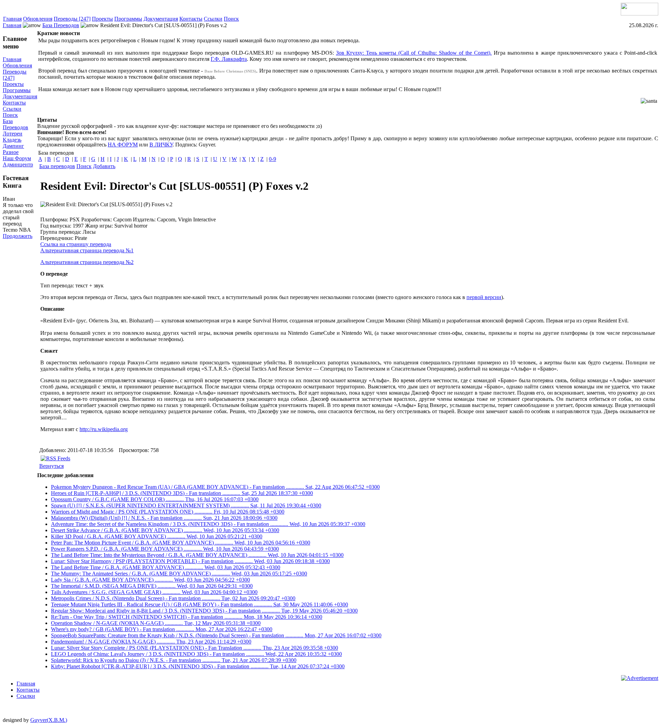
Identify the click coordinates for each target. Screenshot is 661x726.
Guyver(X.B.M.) (48, 720)
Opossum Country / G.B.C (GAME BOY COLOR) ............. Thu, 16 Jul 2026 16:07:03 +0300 (155, 499)
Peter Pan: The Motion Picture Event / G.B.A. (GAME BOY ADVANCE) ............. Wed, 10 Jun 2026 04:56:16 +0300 (180, 543)
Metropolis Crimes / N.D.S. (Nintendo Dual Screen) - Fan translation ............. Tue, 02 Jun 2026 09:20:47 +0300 (173, 598)
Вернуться (51, 466)
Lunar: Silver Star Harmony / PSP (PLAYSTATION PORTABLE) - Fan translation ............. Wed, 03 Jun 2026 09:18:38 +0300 (190, 561)
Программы (128, 19)
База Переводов (60, 25)
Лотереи (12, 133)
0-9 (272, 159)
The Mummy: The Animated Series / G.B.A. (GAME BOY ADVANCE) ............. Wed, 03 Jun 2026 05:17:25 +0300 (179, 573)
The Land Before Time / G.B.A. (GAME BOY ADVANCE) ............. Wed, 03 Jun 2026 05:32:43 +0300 (165, 567)
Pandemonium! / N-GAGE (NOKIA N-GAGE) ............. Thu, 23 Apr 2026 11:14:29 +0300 (151, 642)
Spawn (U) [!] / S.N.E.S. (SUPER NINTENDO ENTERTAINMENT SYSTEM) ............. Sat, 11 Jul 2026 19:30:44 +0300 (186, 505)
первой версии (483, 297)
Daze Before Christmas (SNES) (230, 71)
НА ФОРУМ (123, 144)
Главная (12, 19)
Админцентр (18, 164)
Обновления (37, 19)
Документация (161, 19)
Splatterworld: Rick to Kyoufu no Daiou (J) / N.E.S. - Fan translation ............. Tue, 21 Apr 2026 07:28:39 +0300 (173, 660)
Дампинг (13, 146)
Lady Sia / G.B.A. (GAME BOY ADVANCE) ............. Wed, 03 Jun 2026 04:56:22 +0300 (150, 580)
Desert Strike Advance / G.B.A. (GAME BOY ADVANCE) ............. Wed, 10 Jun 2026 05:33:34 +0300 (165, 530)
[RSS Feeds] (55, 458)
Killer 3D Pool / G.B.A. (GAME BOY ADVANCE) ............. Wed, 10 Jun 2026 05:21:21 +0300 (156, 536)
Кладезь (12, 140)
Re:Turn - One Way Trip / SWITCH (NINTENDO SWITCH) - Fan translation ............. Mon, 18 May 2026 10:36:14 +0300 (186, 617)
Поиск (231, 19)
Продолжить (17, 236)
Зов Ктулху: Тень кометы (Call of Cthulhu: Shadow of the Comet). (414, 53)
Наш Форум (17, 158)
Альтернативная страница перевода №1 (87, 250)
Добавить (104, 166)
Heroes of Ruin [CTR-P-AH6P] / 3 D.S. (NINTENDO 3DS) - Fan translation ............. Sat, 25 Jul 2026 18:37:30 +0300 (182, 493)
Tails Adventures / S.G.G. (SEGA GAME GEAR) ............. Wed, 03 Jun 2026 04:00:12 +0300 (154, 592)
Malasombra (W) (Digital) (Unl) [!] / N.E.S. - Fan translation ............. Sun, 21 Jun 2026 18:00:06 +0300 (164, 518)
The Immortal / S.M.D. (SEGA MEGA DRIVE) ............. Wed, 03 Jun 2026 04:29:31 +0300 (152, 586)
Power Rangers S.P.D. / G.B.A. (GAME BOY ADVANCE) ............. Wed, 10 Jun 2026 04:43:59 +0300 (165, 549)
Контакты (190, 19)
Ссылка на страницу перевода (75, 244)
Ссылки (213, 19)
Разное (11, 152)
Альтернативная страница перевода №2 (87, 262)
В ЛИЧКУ (160, 144)
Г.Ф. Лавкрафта (229, 59)
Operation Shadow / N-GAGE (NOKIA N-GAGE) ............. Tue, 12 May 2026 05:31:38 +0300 (156, 623)
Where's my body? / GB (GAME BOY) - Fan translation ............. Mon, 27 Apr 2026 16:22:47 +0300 (161, 629)
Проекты (102, 19)
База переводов (57, 166)
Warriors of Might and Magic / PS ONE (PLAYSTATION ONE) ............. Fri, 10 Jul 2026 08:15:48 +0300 (167, 512)
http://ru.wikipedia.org (104, 429)
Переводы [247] (72, 19)
